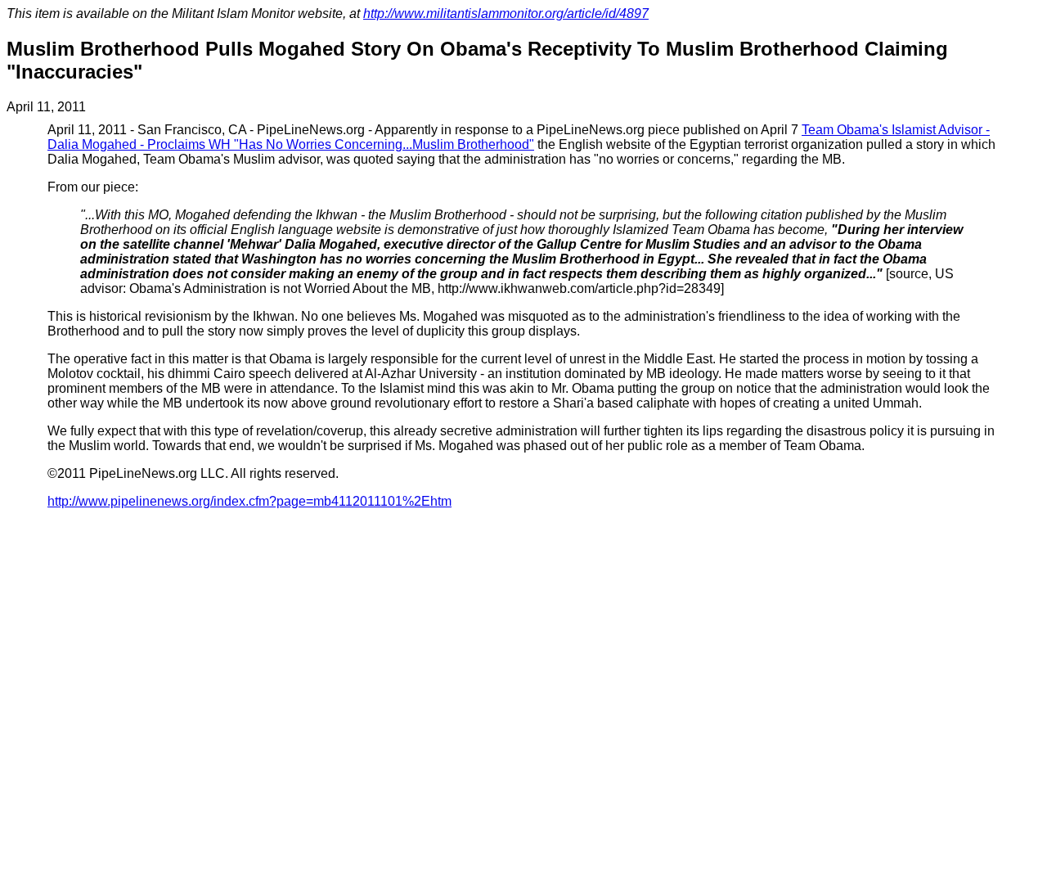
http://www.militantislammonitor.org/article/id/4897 (506, 13)
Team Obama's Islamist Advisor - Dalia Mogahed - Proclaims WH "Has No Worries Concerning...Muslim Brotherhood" (518, 137)
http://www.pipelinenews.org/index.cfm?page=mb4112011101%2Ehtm (249, 501)
